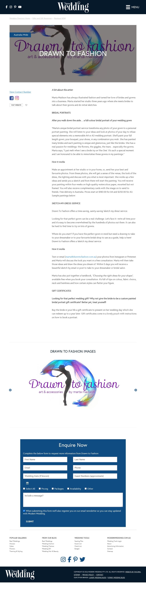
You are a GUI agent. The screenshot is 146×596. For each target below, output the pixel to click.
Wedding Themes (48, 546)
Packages (59, 488)
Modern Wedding (19, 574)
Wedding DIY (46, 549)
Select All (30, 488)
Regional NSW (60, 18)
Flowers (12, 549)
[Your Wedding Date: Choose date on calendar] (27, 483)
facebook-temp (12, 98)
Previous (10, 390)
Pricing (44, 488)
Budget (77, 549)
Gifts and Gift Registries (42, 18)
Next (135, 390)
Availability (75, 488)
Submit (30, 521)
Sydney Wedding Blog (116, 578)
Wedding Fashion (48, 544)
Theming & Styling (16, 551)
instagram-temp (17, 98)
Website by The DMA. (133, 572)
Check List (78, 546)
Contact (110, 549)
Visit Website (16, 105)
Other (90, 488)
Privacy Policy (88, 575)
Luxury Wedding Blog (97, 578)
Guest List (78, 544)
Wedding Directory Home (20, 18)
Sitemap (110, 551)
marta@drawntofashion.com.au (81, 256)
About (109, 544)
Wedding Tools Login (114, 541)
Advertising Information (115, 546)
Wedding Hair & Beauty (50, 551)
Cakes (12, 546)
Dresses (12, 544)
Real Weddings (15, 541)
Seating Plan (79, 541)
